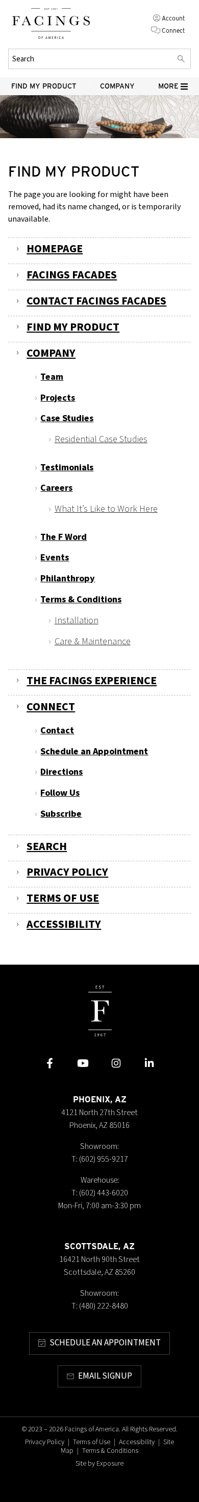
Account (173, 18)
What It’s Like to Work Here (106, 508)
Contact (57, 730)
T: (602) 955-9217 (99, 1159)
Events (54, 557)
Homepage (55, 249)
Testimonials (66, 467)
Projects (57, 397)
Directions (61, 771)
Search (47, 847)
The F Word (63, 536)
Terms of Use (63, 898)
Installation (76, 620)
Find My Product (44, 86)
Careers (56, 487)
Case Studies (66, 418)
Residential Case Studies (101, 439)
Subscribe (61, 813)
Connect (173, 30)
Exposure (109, 1464)
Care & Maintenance (93, 641)
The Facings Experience (92, 681)
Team (51, 376)
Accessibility (64, 924)
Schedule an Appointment (94, 751)
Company (117, 86)
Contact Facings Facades (96, 301)
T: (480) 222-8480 (99, 1306)
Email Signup (105, 1376)
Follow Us (60, 792)
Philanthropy (67, 578)
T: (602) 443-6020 (99, 1193)
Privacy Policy (67, 872)
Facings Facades (72, 275)
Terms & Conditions (80, 599)
